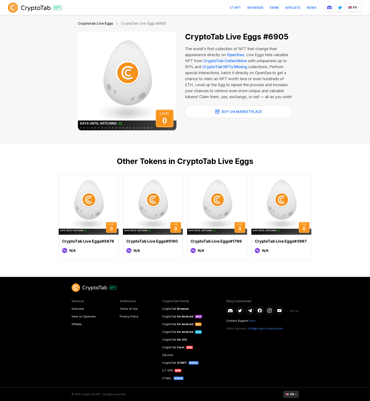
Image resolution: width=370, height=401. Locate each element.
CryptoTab (175, 308)
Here (252, 320)
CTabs (167, 378)
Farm (274, 7)
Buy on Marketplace (242, 112)
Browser (255, 7)
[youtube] (279, 310)
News (311, 7)
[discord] (329, 7)
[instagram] (269, 310)
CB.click (167, 355)
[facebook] (260, 310)
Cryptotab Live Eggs (95, 23)
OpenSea (235, 55)
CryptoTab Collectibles (225, 61)
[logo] (36, 7)
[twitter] (340, 7)
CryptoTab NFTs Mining (224, 67)
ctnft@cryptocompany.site (265, 328)
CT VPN (167, 370)
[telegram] (250, 310)
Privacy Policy (129, 316)
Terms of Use (129, 308)
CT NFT (235, 7)
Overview (78, 308)
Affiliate (292, 7)
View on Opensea (83, 316)
